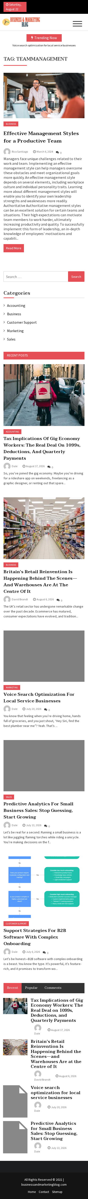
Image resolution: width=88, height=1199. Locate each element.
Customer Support (22, 322)
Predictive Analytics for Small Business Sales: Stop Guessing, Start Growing (38, 810)
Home (32, 1192)
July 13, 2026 (33, 825)
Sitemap (57, 1192)
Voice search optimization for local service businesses (44, 45)
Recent (12, 987)
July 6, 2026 (33, 951)
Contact (44, 1192)
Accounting (16, 305)
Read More (13, 248)
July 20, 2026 (33, 709)
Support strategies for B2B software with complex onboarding (35, 937)
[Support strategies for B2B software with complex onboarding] (44, 887)
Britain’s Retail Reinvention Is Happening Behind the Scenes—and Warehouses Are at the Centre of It (40, 581)
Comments (53, 987)
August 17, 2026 (35, 466)
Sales (11, 339)
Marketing (15, 330)
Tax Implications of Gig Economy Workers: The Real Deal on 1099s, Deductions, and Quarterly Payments (42, 448)
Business (11, 123)
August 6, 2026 (45, 599)
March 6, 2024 (45, 151)
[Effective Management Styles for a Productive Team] (44, 95)
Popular (31, 987)
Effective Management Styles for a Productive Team (41, 137)
